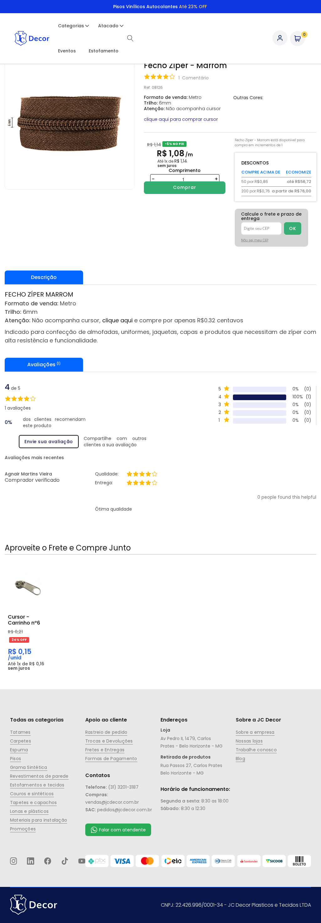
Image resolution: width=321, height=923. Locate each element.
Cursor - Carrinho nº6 (24, 620)
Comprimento (185, 170)
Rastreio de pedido (106, 732)
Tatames (20, 732)
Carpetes (20, 741)
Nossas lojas (249, 741)
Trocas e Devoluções (109, 741)
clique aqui (117, 320)
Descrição (44, 277)
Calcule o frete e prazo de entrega (271, 216)
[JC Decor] (32, 38)
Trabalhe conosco (256, 750)
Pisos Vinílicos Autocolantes (160, 6)
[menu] (88, 38)
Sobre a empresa (255, 732)
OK (292, 228)
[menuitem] (71, 25)
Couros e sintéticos (32, 794)
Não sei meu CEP (254, 240)
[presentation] (160, 277)
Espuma (19, 750)
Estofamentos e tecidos (37, 785)
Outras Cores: (248, 97)
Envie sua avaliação (48, 441)
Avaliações (43, 364)
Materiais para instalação (38, 820)
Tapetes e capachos (33, 802)
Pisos (15, 758)
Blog (240, 758)
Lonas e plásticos (29, 811)
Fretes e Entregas (104, 750)
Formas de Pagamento (111, 758)
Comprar (184, 187)
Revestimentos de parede (39, 776)
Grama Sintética (28, 767)
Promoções (23, 829)
